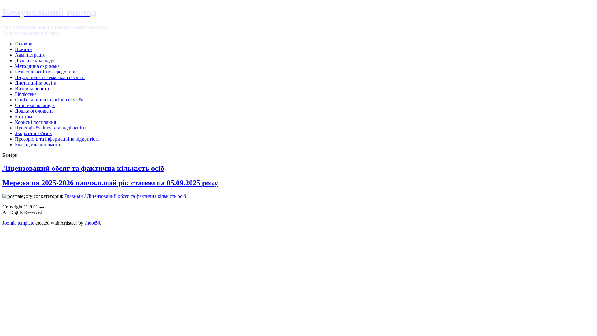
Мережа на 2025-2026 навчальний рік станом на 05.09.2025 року (110, 183)
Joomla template (18, 223)
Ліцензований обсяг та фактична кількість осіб (83, 168)
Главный (73, 196)
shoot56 (92, 223)
